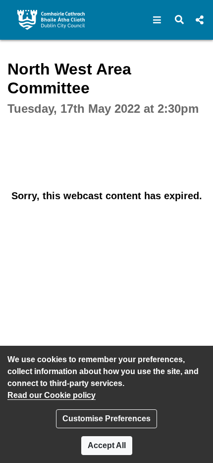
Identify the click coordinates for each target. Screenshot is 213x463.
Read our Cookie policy (51, 395)
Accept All (107, 445)
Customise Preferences (106, 418)
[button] (157, 19)
